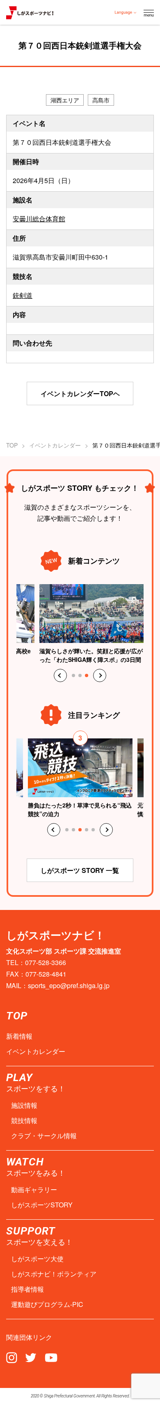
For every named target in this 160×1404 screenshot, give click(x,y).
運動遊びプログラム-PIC (47, 1304)
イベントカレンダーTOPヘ (80, 393)
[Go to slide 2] (80, 675)
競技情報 (24, 1120)
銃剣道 (22, 295)
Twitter (31, 1357)
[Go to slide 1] (73, 675)
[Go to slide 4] (86, 829)
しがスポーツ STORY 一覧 (80, 870)
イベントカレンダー (55, 445)
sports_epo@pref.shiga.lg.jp (69, 985)
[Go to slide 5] (93, 829)
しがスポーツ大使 (37, 1258)
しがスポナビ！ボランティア (53, 1274)
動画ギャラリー (34, 1189)
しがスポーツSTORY (42, 1205)
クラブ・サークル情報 (44, 1135)
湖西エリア (64, 100)
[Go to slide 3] (86, 675)
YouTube (51, 1357)
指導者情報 (27, 1289)
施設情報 (24, 1105)
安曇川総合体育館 (39, 218)
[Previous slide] (60, 675)
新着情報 (19, 1036)
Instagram (11, 1357)
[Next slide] (99, 675)
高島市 (101, 100)
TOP (12, 445)
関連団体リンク (29, 1337)
